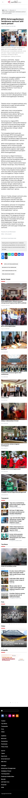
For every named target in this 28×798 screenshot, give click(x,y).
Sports (3, 750)
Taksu (3, 753)
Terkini (3, 721)
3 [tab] (14, 624)
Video (3, 626)
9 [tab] (22, 648)
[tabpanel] (14, 614)
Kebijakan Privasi (6, 771)
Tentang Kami (5, 773)
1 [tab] (9, 624)
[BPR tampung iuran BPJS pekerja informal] (14, 340)
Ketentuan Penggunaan (8, 768)
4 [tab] (16, 624)
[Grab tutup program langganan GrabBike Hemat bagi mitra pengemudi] (14, 482)
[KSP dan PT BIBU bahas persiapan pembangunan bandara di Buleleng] (4, 512)
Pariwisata (4, 744)
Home (6, 10)
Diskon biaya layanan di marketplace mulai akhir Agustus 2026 (16, 528)
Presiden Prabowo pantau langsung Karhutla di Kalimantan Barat (17, 595)
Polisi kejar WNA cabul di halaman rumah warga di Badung (16, 580)
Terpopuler (5, 498)
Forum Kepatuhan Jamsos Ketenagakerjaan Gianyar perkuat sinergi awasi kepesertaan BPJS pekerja (13, 301)
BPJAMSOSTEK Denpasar (9, 267)
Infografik (4, 650)
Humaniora (4, 741)
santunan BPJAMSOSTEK (9, 270)
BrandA (3, 779)
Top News (4, 544)
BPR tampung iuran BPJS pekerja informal (11, 348)
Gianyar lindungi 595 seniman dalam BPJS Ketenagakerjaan (12, 325)
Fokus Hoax (4, 746)
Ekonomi (12, 10)
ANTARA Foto (5, 782)
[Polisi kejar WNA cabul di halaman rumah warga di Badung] (4, 580)
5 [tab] (18, 624)
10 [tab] (24, 648)
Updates (3, 735)
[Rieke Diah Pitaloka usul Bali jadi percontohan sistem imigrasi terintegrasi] (14, 434)
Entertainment (5, 759)
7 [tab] (17, 648)
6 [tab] (15, 648)
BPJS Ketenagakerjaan (11, 264)
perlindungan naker (8, 274)
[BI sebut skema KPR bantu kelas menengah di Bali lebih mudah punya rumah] (4, 573)
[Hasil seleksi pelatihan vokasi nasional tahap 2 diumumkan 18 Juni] (14, 411)
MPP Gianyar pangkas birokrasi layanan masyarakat (13, 396)
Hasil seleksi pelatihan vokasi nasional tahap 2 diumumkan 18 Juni (13, 420)
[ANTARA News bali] (15, 2)
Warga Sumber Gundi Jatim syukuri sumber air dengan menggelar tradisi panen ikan (13, 617)
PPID (2, 787)
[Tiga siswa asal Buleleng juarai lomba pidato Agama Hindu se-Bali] (4, 505)
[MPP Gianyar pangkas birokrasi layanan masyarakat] (14, 388)
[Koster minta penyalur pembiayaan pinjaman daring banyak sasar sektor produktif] (4, 536)
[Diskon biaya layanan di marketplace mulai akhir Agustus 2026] (4, 529)
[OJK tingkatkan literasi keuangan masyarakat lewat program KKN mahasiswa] (14, 363)
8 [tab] (20, 648)
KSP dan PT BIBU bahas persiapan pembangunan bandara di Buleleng (16, 512)
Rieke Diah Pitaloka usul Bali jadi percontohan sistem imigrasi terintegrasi (11, 444)
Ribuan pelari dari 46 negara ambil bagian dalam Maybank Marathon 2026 (17, 587)
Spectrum (4, 756)
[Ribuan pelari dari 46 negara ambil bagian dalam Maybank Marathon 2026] (4, 588)
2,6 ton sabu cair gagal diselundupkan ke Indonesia (14, 697)
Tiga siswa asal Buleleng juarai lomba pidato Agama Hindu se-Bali (17, 504)
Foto (2, 602)
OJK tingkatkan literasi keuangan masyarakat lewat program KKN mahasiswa (11, 372)
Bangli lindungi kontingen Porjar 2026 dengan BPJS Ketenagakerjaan (13, 468)
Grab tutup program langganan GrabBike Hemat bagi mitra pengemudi (13, 491)
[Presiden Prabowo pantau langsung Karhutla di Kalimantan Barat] (4, 595)
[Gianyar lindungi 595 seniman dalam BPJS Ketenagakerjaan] (14, 316)
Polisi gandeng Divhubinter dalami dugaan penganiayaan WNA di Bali (13, 642)
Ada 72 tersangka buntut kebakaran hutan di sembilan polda (12, 565)
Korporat (3, 784)
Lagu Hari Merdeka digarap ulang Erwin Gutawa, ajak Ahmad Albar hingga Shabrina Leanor (17, 520)
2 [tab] (11, 624)
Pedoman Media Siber (7, 776)
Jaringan (3, 765)
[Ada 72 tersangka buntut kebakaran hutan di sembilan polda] (14, 556)
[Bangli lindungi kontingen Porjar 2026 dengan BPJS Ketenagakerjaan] (14, 459)
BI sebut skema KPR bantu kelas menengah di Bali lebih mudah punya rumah (17, 572)
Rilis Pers (3, 761)
